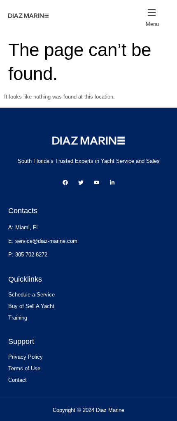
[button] (157, 17)
